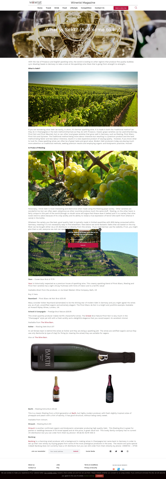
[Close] (100, 229)
